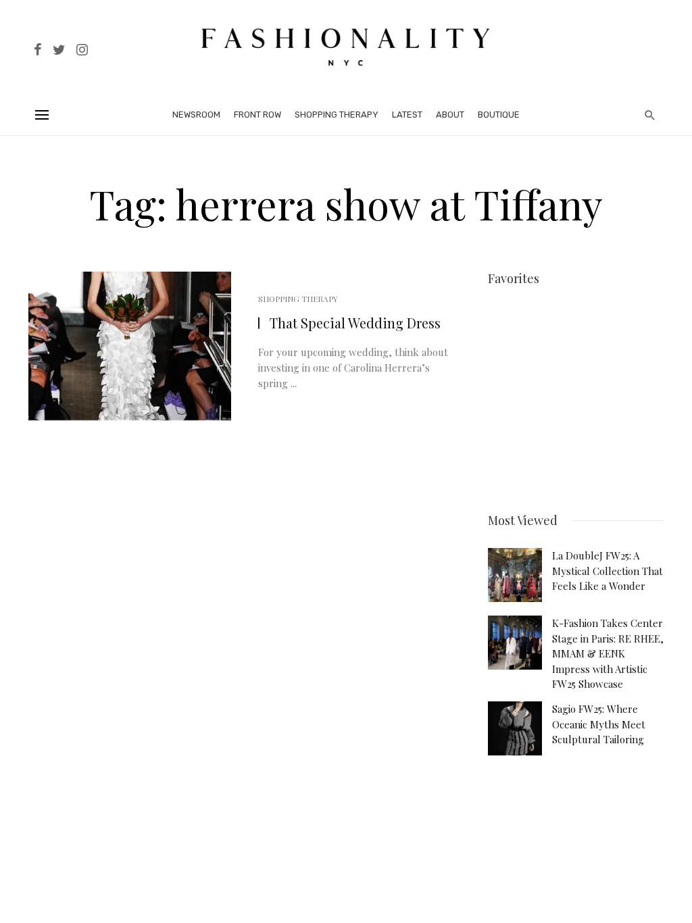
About (450, 114)
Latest (407, 114)
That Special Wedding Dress (355, 323)
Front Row (257, 114)
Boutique (499, 114)
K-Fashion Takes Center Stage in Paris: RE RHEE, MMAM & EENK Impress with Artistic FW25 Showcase (608, 653)
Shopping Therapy (336, 114)
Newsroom (196, 114)
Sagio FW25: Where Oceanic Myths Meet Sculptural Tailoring (598, 724)
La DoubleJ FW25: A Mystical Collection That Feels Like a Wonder (607, 571)
